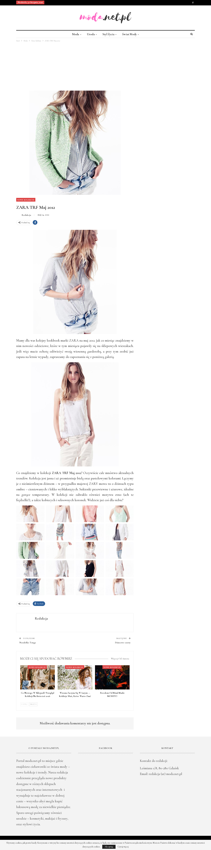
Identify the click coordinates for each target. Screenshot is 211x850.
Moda (75, 34)
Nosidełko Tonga (27, 642)
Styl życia (108, 34)
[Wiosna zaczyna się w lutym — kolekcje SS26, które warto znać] (75, 677)
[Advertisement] (105, 65)
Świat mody (129, 34)
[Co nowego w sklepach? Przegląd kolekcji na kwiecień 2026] (37, 677)
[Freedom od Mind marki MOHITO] (112, 677)
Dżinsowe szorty (123, 642)
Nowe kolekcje (25, 199)
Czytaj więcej (123, 847)
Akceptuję (109, 846)
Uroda (91, 34)
